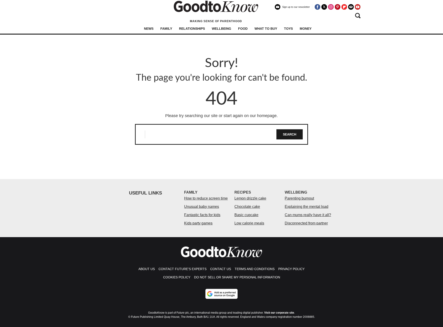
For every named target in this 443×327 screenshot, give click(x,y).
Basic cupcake (246, 215)
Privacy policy (291, 269)
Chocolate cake (247, 207)
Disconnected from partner (306, 223)
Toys (288, 28)
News (148, 28)
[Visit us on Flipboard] (344, 7)
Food (243, 28)
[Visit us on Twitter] (324, 7)
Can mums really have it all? (308, 215)
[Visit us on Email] (351, 7)
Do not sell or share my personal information (237, 277)
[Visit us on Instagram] (331, 7)
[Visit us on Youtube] (357, 7)
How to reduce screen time (206, 198)
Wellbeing (221, 28)
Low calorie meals (249, 223)
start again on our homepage (250, 115)
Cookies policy (176, 277)
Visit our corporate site (279, 312)
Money (305, 28)
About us (146, 269)
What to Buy (265, 28)
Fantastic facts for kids (202, 215)
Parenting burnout (299, 198)
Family (166, 28)
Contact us (220, 269)
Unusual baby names (201, 207)
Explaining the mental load (306, 207)
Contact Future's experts (183, 269)
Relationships (192, 28)
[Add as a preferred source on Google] (221, 294)
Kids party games (198, 223)
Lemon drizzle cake (250, 198)
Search (289, 134)
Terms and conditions (255, 269)
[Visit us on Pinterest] (337, 7)
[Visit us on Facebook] (317, 7)
